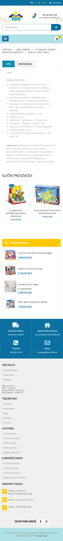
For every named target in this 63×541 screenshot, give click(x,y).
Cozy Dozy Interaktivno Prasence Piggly (35, 253)
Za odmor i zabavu (45, 49)
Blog (32, 2)
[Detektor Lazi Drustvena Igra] (10, 271)
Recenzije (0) (25, 64)
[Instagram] (46, 521)
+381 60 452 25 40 (49, 15)
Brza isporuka (15, 331)
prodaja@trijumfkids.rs (49, 17)
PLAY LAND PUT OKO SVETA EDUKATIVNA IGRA (47, 212)
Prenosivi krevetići (12, 52)
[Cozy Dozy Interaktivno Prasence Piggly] (10, 255)
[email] (47, 342)
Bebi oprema (23, 49)
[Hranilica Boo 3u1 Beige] (10, 286)
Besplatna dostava (47, 331)
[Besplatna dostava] (47, 325)
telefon (16, 349)
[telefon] (15, 342)
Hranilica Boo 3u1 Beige (28, 284)
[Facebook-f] (40, 521)
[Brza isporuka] (15, 325)
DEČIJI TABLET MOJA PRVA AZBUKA (32, 302)
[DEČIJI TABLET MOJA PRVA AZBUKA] (10, 304)
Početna (7, 49)
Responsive (41, 535)
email (47, 349)
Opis (8, 64)
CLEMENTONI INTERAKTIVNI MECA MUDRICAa (16, 213)
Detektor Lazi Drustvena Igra (30, 268)
